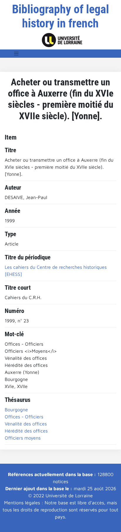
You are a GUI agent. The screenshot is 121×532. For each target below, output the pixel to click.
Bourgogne (16, 409)
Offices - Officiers (24, 416)
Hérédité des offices (26, 430)
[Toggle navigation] (16, 53)
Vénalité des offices (26, 423)
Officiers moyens (23, 437)
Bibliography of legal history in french (60, 16)
